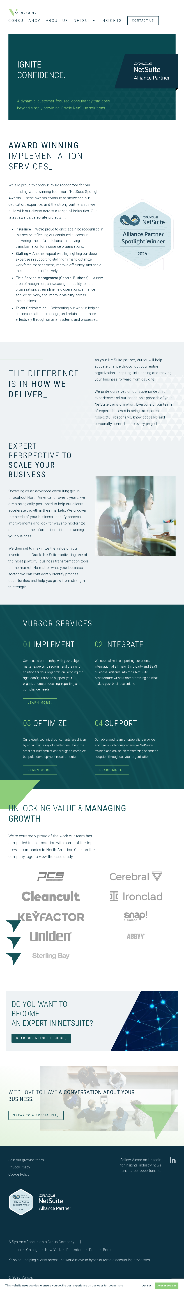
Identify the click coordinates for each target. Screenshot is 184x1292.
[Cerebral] (136, 877)
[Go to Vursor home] (22, 12)
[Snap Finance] (135, 917)
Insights (111, 20)
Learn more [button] (116, 1285)
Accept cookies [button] (166, 1285)
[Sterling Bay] (51, 956)
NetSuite (84, 20)
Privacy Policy (19, 1167)
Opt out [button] (146, 1285)
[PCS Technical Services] (51, 877)
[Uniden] (51, 936)
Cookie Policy (18, 1174)
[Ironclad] (136, 897)
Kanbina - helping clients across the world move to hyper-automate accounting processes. (79, 1260)
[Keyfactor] (51, 917)
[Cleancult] (51, 897)
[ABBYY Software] (136, 936)
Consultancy (24, 20)
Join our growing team (26, 1160)
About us (57, 20)
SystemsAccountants (29, 1242)
